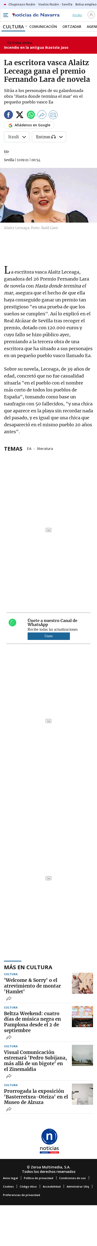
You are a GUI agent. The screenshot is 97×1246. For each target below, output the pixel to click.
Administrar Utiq (78, 1186)
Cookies (8, 1186)
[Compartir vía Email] (53, 115)
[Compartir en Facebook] (8, 115)
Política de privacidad (38, 1178)
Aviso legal (10, 1178)
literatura (45, 448)
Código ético (28, 1186)
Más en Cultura (28, 967)
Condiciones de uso (72, 1178)
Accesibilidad (52, 1186)
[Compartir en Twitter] (19, 115)
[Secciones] (5, 15)
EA (29, 448)
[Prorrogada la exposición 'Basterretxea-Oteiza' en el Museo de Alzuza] (82, 1094)
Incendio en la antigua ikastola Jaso (36, 47)
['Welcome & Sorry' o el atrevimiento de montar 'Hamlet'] (82, 983)
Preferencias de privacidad (21, 1195)
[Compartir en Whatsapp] (30, 115)
